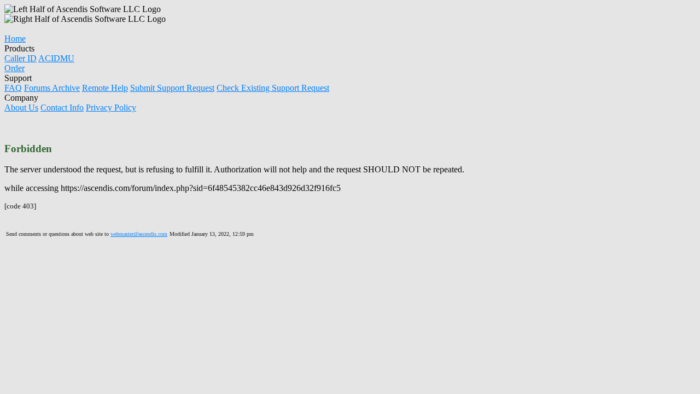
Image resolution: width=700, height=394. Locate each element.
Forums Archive (52, 87)
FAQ (13, 87)
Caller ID (20, 58)
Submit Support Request (172, 87)
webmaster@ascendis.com (138, 234)
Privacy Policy (111, 107)
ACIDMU (56, 58)
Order (14, 68)
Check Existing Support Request (273, 87)
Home (15, 38)
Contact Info (62, 107)
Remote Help (105, 87)
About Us (21, 107)
